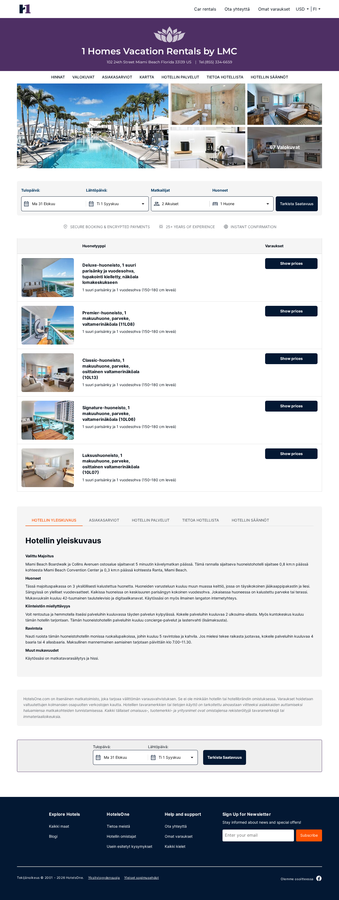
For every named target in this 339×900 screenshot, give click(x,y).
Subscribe (309, 835)
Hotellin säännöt (269, 77)
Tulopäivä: (30, 190)
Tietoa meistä (118, 826)
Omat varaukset (274, 9)
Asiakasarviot (117, 77)
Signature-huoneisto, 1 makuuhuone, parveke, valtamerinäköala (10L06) (109, 413)
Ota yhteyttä (237, 9)
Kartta (147, 77)
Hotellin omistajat (121, 836)
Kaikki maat (59, 826)
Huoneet (220, 190)
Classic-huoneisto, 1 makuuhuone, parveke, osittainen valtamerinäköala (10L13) (110, 369)
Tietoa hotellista (225, 77)
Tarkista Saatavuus (297, 203)
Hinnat (58, 77)
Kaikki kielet (175, 846)
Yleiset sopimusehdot (141, 878)
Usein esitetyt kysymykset (129, 846)
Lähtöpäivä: (96, 190)
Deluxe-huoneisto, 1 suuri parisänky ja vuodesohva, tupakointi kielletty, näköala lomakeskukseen (110, 273)
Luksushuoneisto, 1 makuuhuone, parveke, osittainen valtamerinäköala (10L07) (110, 464)
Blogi (53, 836)
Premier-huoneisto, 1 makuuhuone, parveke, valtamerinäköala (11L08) (108, 318)
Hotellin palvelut (180, 77)
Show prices (291, 263)
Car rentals (205, 9)
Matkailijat (160, 190)
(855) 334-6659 (218, 62)
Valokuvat (83, 77)
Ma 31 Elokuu (43, 203)
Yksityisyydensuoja (104, 878)
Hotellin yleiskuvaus (54, 520)
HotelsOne (74, 878)
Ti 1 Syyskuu (108, 203)
